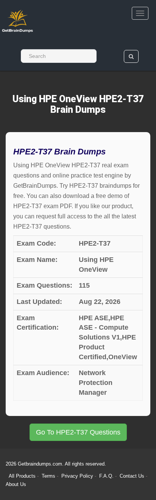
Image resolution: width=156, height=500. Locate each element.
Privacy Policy (78, 476)
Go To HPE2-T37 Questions (78, 432)
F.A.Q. (107, 476)
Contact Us (133, 476)
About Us (16, 484)
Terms (48, 476)
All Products (22, 476)
